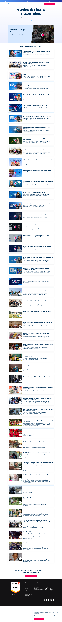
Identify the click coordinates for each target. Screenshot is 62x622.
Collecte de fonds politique (38, 584)
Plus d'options (56, 618)
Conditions (26, 590)
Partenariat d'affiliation (28, 594)
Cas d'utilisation (37, 582)
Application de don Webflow (49, 590)
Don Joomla (46, 591)
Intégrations (46, 582)
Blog (25, 587)
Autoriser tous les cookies (39, 619)
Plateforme (17, 4)
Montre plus (49, 616)
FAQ (25, 589)
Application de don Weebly (49, 589)
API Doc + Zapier (47, 593)
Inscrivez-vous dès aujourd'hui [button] (31, 576)
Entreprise (33, 4)
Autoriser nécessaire (49, 619)
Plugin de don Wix (47, 588)
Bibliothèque (27, 595)
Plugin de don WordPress (48, 584)
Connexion (39, 4)
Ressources (27, 4)
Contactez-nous (27, 584)
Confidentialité (27, 591)
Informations (27, 582)
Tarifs (22, 4)
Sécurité (26, 593)
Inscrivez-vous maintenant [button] (49, 4)
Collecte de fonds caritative (38, 591)
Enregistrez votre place (51, 1)
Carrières (26, 588)
